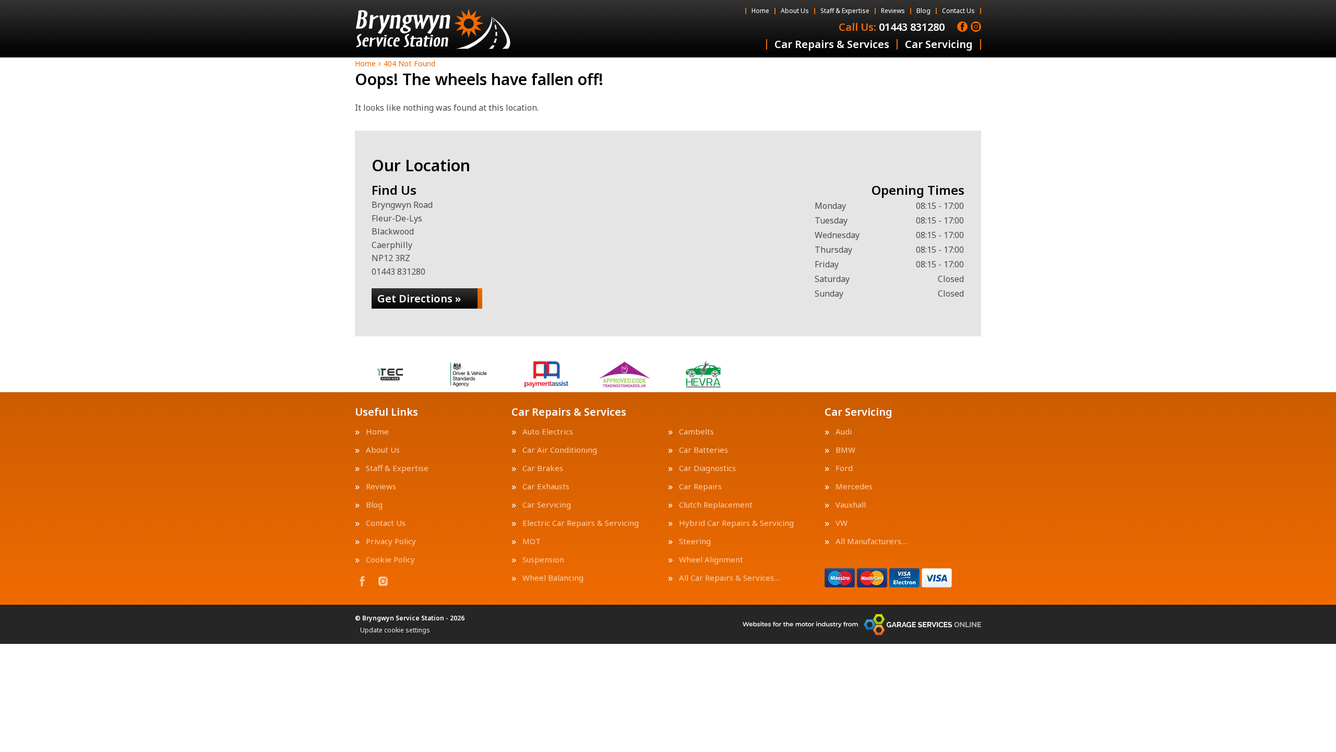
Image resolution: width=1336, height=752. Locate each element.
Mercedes (854, 486)
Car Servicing (939, 44)
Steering (695, 541)
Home (760, 10)
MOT (531, 541)
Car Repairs (700, 486)
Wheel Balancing (552, 578)
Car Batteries (703, 450)
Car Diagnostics (707, 468)
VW (842, 523)
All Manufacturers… (871, 541)
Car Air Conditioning (559, 450)
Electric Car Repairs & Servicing (580, 523)
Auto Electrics (547, 432)
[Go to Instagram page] (976, 26)
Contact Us (958, 10)
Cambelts (696, 432)
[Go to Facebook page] (962, 26)
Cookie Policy (390, 559)
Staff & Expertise (844, 10)
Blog (923, 10)
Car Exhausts (545, 486)
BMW (845, 450)
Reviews (893, 10)
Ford (844, 468)
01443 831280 (892, 27)
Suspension (543, 559)
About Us (795, 10)
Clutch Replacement (716, 505)
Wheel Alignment (711, 559)
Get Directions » (419, 298)
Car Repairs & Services (831, 44)
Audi (844, 432)
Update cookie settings (395, 630)
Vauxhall (851, 505)
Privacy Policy (391, 541)
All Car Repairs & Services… (729, 578)
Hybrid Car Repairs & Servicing (736, 523)
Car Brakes (542, 468)
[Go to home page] (433, 29)
